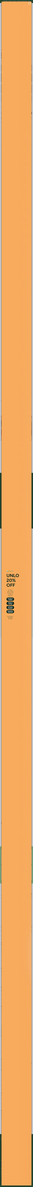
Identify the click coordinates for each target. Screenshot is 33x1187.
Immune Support (10, 607)
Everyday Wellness (10, 611)
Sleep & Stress (10, 603)
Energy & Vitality (10, 599)
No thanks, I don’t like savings (10, 616)
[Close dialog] (30, 3)
